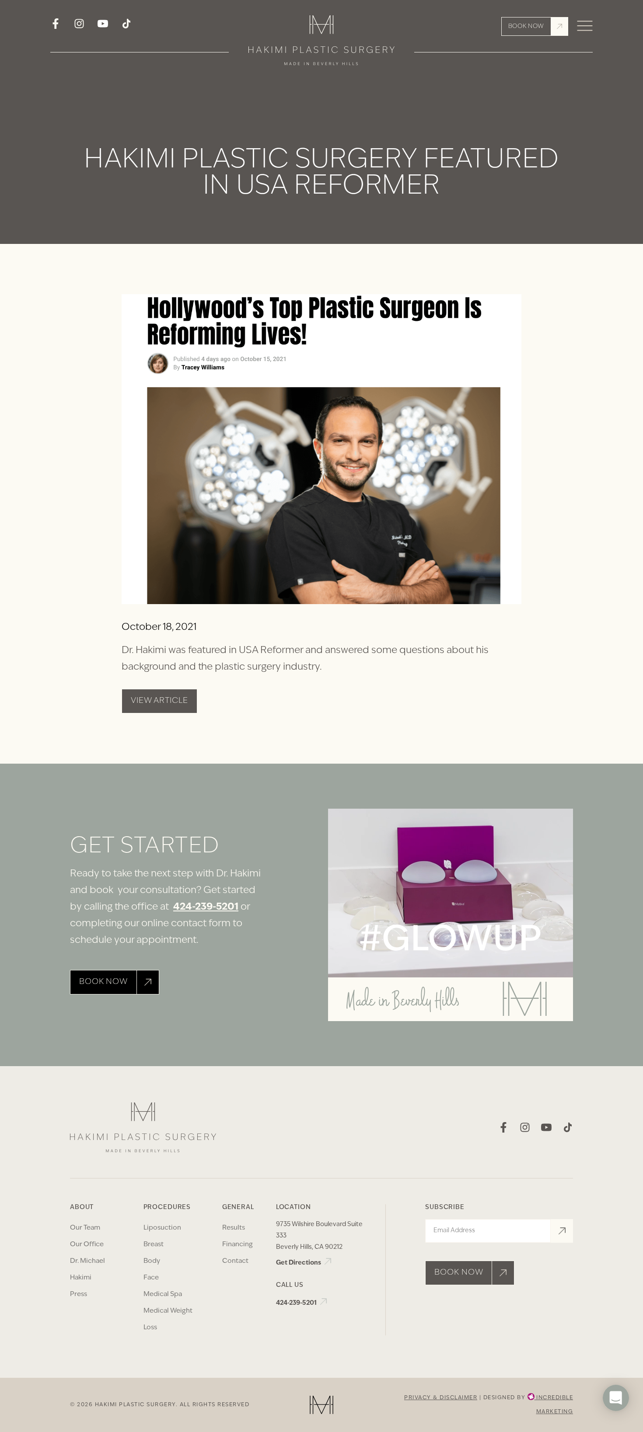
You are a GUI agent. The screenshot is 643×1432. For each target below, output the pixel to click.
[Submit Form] (562, 1231)
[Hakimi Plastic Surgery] (321, 43)
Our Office (87, 1244)
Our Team (85, 1228)
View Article (159, 701)
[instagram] (79, 26)
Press (78, 1294)
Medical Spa (162, 1294)
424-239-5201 (205, 907)
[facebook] (55, 26)
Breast (153, 1244)
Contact (235, 1261)
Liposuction (162, 1228)
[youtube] (103, 26)
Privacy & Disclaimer (440, 1398)
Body (151, 1261)
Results (233, 1228)
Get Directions (299, 1263)
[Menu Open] (585, 26)
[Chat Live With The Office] (616, 1423)
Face (151, 1278)
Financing (237, 1244)
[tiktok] (126, 26)
